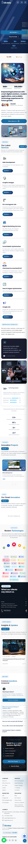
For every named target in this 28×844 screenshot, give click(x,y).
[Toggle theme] (17, 2)
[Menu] (25, 2)
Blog (16, 795)
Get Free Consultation (13, 700)
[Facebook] (6, 840)
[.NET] (19, 545)
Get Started (13, 32)
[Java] (4, 548)
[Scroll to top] (24, 840)
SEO (3, 795)
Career (4, 787)
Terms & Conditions (19, 802)
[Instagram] (12, 840)
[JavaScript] (8, 545)
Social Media (5, 802)
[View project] (24, 468)
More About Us (12, 121)
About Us (4, 780)
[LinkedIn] (15, 840)
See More (6, 170)
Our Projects (18, 797)
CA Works (17, 790)
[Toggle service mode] (5, 356)
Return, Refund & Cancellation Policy (19, 805)
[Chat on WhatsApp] (4, 840)
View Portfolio (13, 37)
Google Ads (5, 797)
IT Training (17, 787)
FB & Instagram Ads (7, 800)
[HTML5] (24, 548)
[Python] (14, 544)
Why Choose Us (6, 783)
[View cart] (21, 2)
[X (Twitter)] (9, 840)
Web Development (19, 780)
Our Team (4, 785)
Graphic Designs (19, 785)
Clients (4, 790)
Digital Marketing (19, 783)
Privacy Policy (18, 800)
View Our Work (15, 766)
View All (22, 146)
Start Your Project (13, 761)
